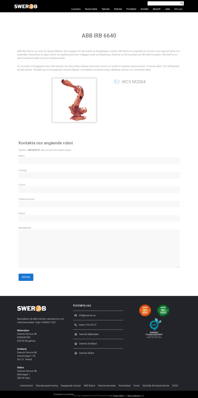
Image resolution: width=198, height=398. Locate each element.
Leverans (76, 9)
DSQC (175, 385)
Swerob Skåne (86, 353)
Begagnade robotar (71, 385)
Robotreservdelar (107, 385)
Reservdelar (91, 9)
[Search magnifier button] (182, 3)
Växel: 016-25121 (87, 324)
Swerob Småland (88, 343)
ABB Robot (89, 385)
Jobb (167, 9)
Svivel (136, 385)
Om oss (178, 9)
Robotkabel (125, 385)
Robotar (118, 9)
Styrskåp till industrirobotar (155, 385)
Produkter (131, 9)
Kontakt (144, 9)
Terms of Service (133, 396)
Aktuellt (156, 9)
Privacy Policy (118, 396)
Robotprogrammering (47, 385)
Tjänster (106, 9)
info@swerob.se (87, 315)
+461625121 (33, 150)
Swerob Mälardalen (89, 334)
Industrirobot (26, 385)
